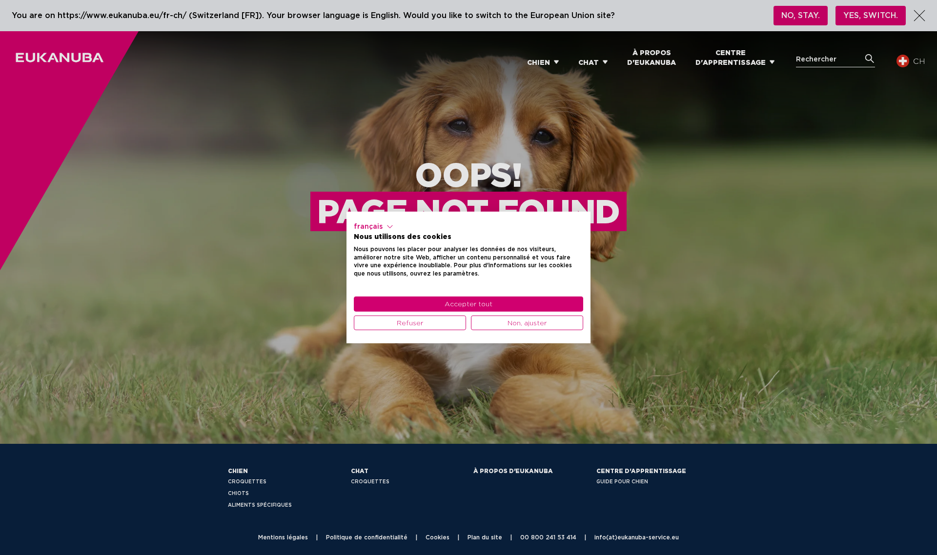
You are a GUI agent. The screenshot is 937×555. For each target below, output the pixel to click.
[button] (373, 227)
